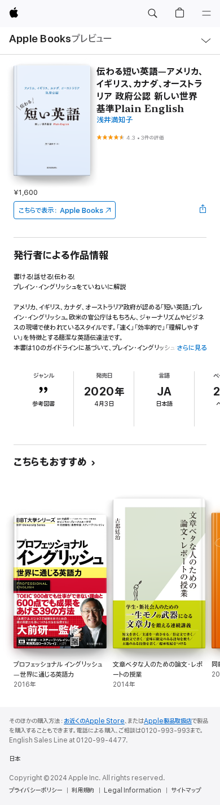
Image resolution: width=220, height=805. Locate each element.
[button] (152, 13)
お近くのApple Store (94, 721)
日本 (14, 759)
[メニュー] (206, 13)
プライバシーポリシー (35, 790)
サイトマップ (186, 790)
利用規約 (83, 790)
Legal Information (132, 790)
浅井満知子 (114, 120)
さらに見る (191, 348)
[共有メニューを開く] (203, 210)
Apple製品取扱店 (168, 721)
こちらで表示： (61, 210)
